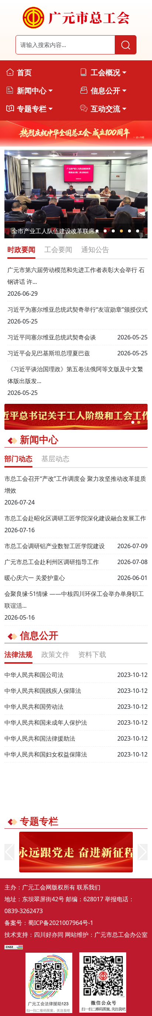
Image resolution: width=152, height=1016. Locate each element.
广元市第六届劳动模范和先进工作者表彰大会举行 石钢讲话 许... (76, 276)
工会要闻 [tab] (58, 249)
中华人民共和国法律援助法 (39, 738)
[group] (76, 134)
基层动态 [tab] (55, 458)
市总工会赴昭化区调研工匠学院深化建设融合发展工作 (75, 518)
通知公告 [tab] (95, 249)
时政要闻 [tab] (21, 249)
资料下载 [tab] (92, 654)
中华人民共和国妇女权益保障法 (45, 754)
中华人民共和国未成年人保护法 (45, 722)
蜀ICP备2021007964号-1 (60, 923)
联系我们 (88, 887)
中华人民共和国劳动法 (33, 707)
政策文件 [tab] (55, 654)
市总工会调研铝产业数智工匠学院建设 (54, 546)
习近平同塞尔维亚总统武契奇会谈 (51, 337)
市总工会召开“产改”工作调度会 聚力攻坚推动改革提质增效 (75, 484)
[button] (97, 230)
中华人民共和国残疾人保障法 (42, 691)
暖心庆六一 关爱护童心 (34, 578)
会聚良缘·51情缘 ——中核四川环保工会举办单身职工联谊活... (74, 600)
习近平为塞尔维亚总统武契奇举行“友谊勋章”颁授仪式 (77, 309)
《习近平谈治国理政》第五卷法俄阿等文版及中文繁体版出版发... (75, 375)
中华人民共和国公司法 (33, 675)
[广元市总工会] (76, 17)
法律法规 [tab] (18, 654)
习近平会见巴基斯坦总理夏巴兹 (48, 353)
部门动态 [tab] (18, 458)
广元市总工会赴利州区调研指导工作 (51, 562)
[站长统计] (13, 946)
